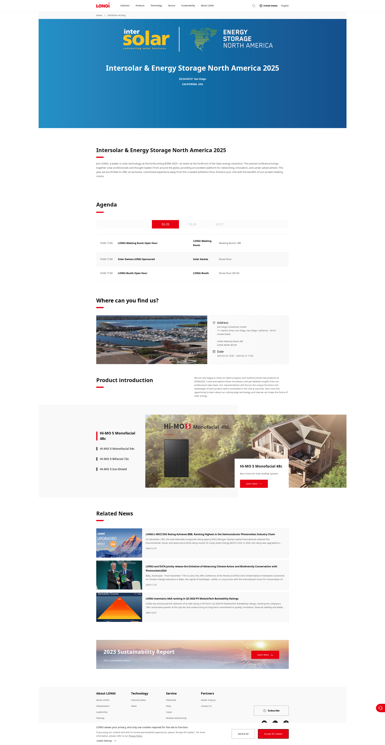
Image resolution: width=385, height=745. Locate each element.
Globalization (102, 706)
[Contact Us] (380, 708)
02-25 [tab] (165, 224)
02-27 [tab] (219, 224)
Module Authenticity (176, 718)
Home (99, 15)
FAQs (168, 706)
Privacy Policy (135, 735)
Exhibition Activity (117, 15)
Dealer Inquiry (208, 700)
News (134, 706)
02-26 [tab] (192, 224)
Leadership (102, 712)
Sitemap (100, 718)
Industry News (138, 700)
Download (171, 700)
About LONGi (102, 700)
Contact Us (206, 706)
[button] (254, 6)
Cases (169, 712)
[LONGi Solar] (102, 6)
